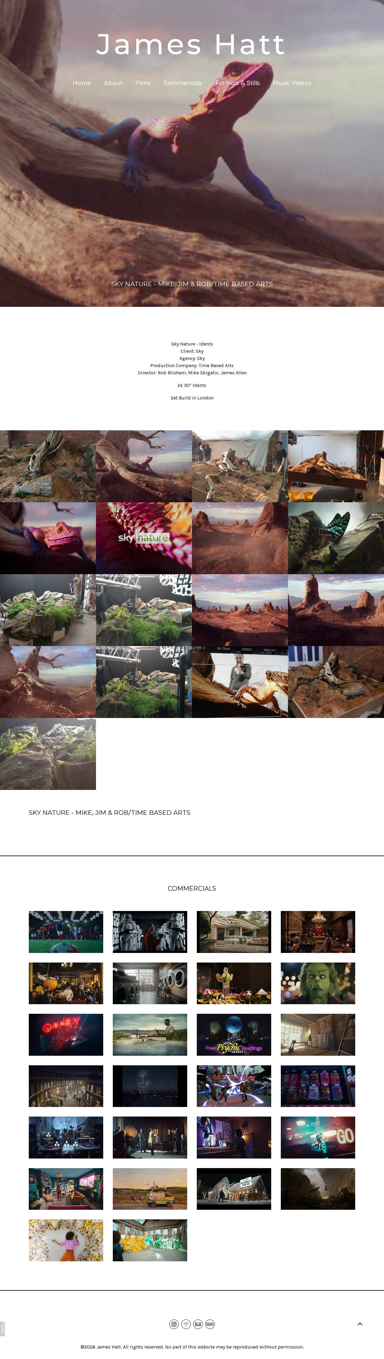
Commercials (183, 83)
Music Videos (292, 83)
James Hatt (109, 1347)
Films (143, 83)
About (113, 83)
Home (82, 83)
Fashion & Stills (237, 83)
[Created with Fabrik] (2, 1329)
